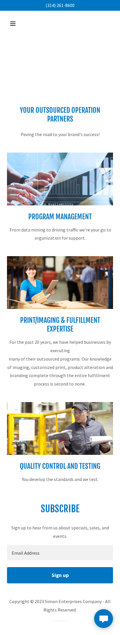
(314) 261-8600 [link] (60, 5)
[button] (19, 23)
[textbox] (60, 552)
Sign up (60, 575)
